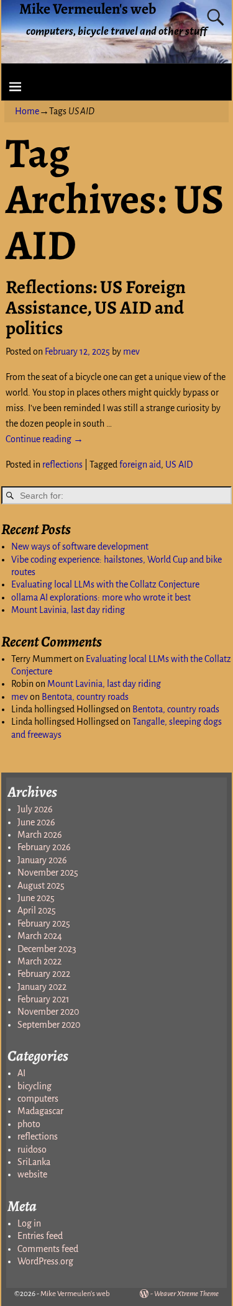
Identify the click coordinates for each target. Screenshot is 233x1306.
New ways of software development (79, 546)
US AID (179, 464)
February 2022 (43, 974)
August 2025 (41, 886)
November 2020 (48, 1012)
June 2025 (36, 898)
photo (28, 1124)
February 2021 (43, 999)
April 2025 (36, 910)
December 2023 (46, 949)
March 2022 (39, 961)
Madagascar (40, 1111)
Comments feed (47, 1249)
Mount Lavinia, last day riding (68, 610)
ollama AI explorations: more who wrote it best (101, 597)
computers (37, 1099)
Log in (29, 1223)
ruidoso (32, 1149)
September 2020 (48, 1025)
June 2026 (36, 822)
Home (27, 111)
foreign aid (140, 464)
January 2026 (42, 860)
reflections (62, 464)
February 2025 (43, 923)
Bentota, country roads (85, 697)
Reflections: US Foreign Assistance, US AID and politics (96, 307)
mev (19, 697)
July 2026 (35, 809)
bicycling (34, 1086)
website (32, 1174)
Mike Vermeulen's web (75, 1294)
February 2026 (44, 847)
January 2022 (41, 987)
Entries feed (40, 1236)
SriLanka (33, 1162)
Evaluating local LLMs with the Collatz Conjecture (105, 584)
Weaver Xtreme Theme (186, 1294)
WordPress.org (45, 1261)
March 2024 (39, 936)
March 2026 (39, 835)
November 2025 (47, 872)
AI (21, 1073)
